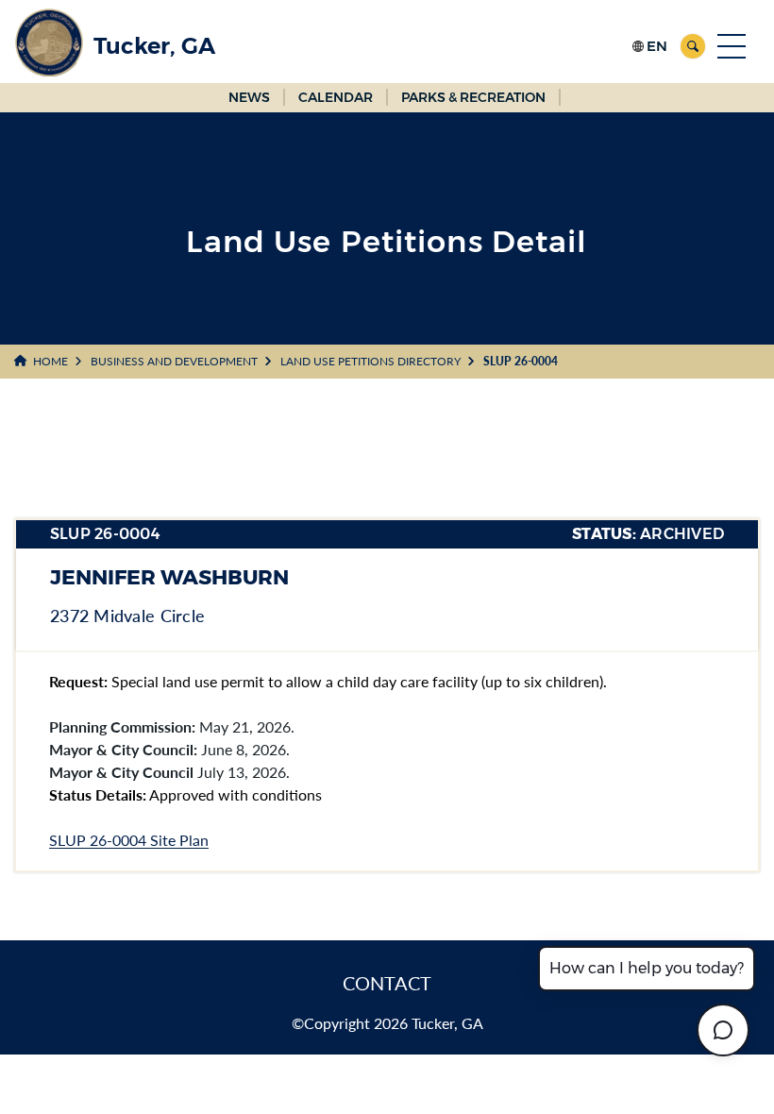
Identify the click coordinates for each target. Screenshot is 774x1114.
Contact (387, 982)
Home (50, 361)
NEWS (249, 97)
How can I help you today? (646, 968)
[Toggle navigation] (731, 46)
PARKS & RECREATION (473, 97)
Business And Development (174, 361)
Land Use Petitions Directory (370, 361)
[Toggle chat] (723, 1030)
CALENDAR (335, 97)
